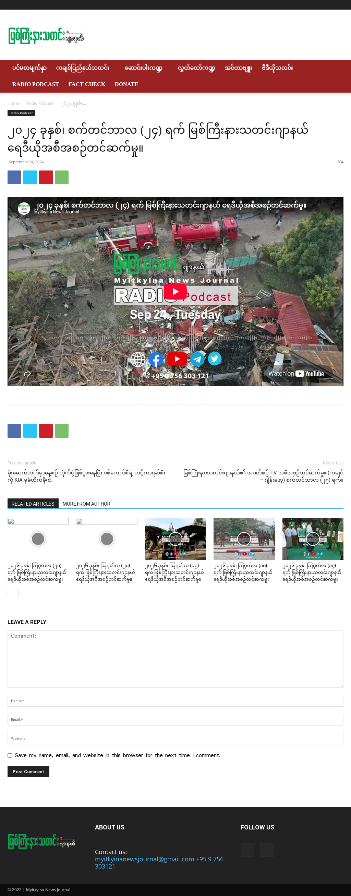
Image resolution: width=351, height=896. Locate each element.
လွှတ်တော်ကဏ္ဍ (196, 68)
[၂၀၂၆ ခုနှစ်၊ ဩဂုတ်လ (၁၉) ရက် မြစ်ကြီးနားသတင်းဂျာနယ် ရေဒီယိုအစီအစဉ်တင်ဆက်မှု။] (175, 539)
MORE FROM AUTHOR (86, 504)
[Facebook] (327, 5)
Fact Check (87, 84)
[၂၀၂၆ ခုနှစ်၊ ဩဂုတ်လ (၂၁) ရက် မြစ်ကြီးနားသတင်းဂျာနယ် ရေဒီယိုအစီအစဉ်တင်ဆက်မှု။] (38, 539)
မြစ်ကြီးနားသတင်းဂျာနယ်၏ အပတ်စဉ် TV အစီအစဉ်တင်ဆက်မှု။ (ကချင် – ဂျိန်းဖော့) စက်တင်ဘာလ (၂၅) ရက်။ (263, 476)
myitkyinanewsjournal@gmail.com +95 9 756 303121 (159, 862)
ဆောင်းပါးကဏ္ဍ (143, 68)
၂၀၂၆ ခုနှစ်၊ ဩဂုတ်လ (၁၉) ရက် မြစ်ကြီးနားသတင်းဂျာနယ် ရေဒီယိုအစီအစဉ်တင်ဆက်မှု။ (174, 572)
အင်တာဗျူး (238, 68)
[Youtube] (338, 5)
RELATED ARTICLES (33, 504)
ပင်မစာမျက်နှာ (29, 68)
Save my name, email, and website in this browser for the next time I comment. (117, 755)
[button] (335, 68)
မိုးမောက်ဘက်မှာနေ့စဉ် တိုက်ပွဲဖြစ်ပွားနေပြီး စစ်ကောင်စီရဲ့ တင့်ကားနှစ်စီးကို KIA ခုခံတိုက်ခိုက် (86, 476)
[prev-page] (12, 593)
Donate (126, 84)
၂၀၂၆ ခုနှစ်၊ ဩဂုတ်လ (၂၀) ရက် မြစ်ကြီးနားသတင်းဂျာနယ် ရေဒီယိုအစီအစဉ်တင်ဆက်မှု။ (105, 572)
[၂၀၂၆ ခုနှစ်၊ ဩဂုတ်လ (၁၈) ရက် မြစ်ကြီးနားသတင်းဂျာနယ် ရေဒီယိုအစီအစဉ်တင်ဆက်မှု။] (244, 539)
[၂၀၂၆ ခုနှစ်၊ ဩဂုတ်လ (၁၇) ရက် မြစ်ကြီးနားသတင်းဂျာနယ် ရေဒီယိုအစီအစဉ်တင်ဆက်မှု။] (312, 539)
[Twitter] (30, 177)
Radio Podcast (35, 84)
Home (13, 103)
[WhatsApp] (62, 177)
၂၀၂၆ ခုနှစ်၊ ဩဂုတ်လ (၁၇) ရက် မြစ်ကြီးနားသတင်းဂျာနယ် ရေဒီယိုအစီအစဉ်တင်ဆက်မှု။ (311, 572)
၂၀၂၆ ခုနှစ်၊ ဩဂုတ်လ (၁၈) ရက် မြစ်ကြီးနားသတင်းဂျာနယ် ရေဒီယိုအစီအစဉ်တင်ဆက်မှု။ (243, 572)
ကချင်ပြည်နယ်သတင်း (82, 68)
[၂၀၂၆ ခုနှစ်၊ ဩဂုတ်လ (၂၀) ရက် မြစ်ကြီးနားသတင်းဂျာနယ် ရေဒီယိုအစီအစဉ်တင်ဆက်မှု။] (106, 539)
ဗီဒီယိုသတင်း (277, 68)
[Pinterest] (46, 177)
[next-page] (23, 593)
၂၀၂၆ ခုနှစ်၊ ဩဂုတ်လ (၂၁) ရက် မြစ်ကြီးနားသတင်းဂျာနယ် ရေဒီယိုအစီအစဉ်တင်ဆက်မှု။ (37, 572)
